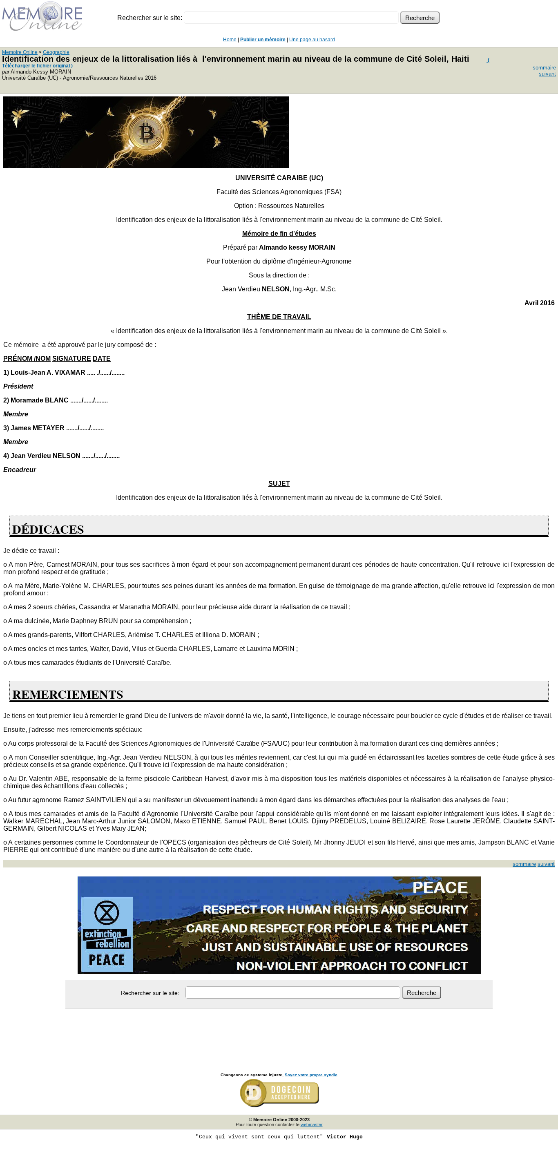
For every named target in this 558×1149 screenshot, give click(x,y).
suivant (547, 74)
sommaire (544, 68)
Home (230, 39)
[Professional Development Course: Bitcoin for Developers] (146, 165)
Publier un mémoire (263, 39)
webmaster (312, 1124)
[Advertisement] (279, 1031)
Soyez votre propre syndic (311, 1075)
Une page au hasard (312, 39)
